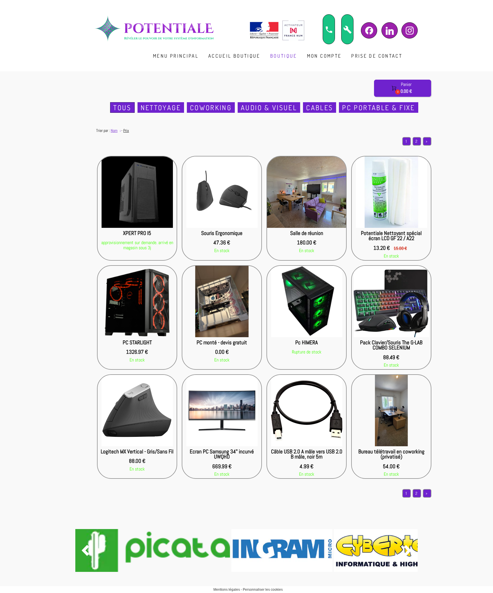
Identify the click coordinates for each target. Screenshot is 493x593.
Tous (122, 107)
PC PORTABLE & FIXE (378, 107)
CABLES (319, 107)
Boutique (283, 56)
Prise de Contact (376, 56)
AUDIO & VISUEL (269, 107)
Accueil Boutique (234, 56)
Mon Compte (324, 56)
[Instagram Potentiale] (409, 30)
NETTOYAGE (161, 107)
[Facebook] (369, 30)
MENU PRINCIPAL (176, 56)
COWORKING (211, 107)
